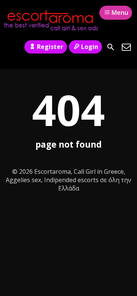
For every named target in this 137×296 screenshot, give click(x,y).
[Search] (111, 47)
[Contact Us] (126, 47)
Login (89, 47)
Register (50, 47)
